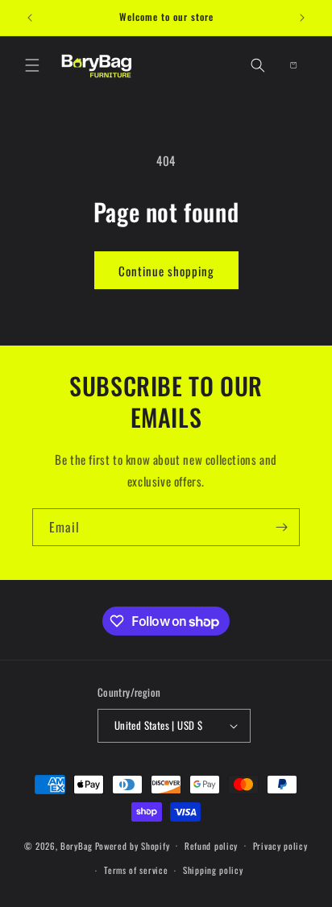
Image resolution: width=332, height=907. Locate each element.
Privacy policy (280, 845)
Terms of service (136, 870)
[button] (32, 65)
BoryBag (76, 845)
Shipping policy (213, 870)
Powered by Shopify (132, 845)
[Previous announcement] (30, 17)
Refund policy (211, 845)
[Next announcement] (302, 17)
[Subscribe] (281, 527)
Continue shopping (166, 271)
